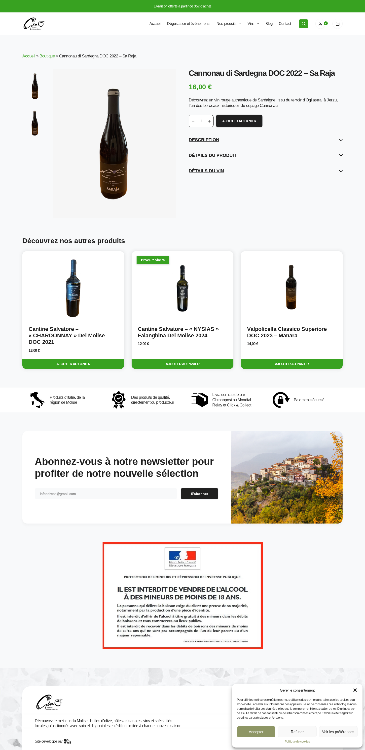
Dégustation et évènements (188, 23)
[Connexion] (320, 24)
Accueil (155, 23)
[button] (355, 690)
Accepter (256, 732)
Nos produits (227, 23)
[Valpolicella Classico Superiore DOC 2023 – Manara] (291, 289)
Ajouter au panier (239, 121)
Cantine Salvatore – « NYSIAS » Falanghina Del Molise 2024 (178, 332)
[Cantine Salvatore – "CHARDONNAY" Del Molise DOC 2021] (73, 289)
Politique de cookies (297, 741)
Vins (251, 23)
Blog (268, 23)
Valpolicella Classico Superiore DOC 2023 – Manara (287, 332)
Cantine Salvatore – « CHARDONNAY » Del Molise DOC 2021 (67, 335)
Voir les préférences (338, 732)
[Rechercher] (303, 23)
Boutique (47, 56)
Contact (285, 23)
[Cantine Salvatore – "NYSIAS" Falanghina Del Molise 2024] (182, 289)
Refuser (297, 732)
